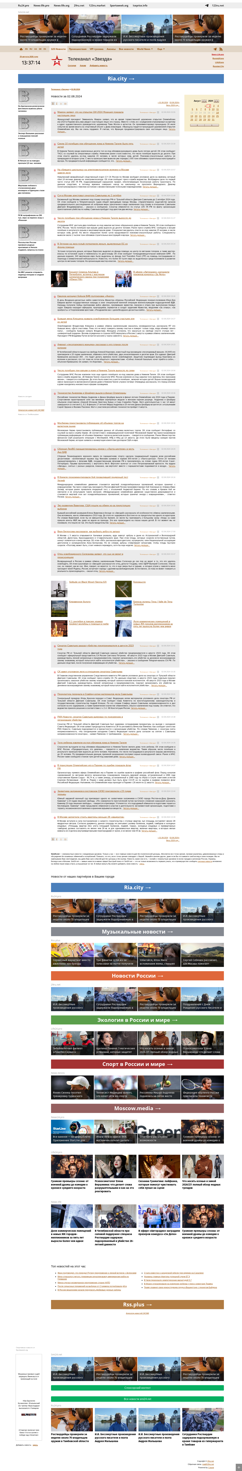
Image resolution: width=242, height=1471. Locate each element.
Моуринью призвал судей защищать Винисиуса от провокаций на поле (29, 1376)
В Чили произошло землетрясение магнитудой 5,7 (168, 1280)
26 (191, 119)
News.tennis (58, 1072)
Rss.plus (55, 940)
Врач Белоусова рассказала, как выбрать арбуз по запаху (88, 531)
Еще (160, 49)
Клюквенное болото (80, 601)
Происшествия (77, 49)
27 (196, 119)
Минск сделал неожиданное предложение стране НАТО (84, 1283)
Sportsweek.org (119, 5)
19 (191, 116)
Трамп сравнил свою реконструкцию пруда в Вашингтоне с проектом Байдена (180, 1287)
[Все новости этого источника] (158, 112)
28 (200, 119)
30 (209, 119)
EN (26, 49)
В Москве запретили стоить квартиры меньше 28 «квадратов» (90, 817)
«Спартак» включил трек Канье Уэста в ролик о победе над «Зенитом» (29, 1432)
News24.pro (57, 1117)
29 (204, 119)
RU (31, 49)
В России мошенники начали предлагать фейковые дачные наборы (89, 1290)
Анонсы (111, 49)
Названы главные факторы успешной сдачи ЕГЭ (167, 1276)
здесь (141, 864)
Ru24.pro (23, 5)
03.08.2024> (174, 102)
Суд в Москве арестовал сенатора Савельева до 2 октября (89, 195)
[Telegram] (215, 49)
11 (217, 109)
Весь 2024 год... (172, 105)
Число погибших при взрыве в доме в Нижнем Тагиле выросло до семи (95, 370)
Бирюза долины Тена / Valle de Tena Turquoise (152, 602)
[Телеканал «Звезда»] (57, 61)
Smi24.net (23, 12)
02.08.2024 (75, 89)
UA (35, 49)
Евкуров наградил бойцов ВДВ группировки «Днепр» (85, 296)
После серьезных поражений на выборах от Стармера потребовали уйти (92, 1286)
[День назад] (197, 125)
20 (196, 116)
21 (200, 116)
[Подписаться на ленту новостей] (221, 49)
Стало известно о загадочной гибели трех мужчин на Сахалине (174, 1273)
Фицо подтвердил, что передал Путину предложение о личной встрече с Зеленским (97, 1273)
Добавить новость (99, 65)
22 (204, 116)
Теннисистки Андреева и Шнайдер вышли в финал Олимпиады (91, 393)
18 (217, 112)
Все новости (126, 49)
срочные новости (205, 861)
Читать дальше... (124, 161)
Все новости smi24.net (137, 1399)
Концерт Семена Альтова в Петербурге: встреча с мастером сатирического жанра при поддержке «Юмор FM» (89, 276)
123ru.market (97, 5)
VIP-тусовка (96, 49)
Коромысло (139, 582)
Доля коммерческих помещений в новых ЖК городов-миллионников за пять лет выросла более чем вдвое (153, 624)
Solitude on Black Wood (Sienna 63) (88, 582)
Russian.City (218, 66)
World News (143, 49)
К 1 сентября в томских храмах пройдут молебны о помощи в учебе (89, 622)
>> (65, 103)
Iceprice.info (140, 5)
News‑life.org (61, 5)
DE (40, 49)
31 (213, 119)
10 (213, 109)
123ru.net (218, 5)
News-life (56, 1201)
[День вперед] (212, 125)
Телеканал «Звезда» (60, 89)
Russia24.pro (218, 58)
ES (45, 49)
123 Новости (58, 49)
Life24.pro (219, 62)
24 (213, 116)
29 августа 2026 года (29, 57)
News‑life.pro (41, 5)
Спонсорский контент (137, 1387)
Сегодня (72, 65)
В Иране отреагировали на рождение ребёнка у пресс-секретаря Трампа (178, 1284)
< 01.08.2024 (163, 102)
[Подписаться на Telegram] (207, 5)
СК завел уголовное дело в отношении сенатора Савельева (89, 671)
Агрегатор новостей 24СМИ (31, 410)
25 (217, 116)
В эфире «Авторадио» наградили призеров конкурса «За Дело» (151, 273)
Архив (83, 65)
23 (209, 116)
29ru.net (79, 5)
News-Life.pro (218, 54)
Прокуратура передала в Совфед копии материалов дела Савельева (95, 694)
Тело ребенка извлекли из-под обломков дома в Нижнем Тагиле (92, 742)
